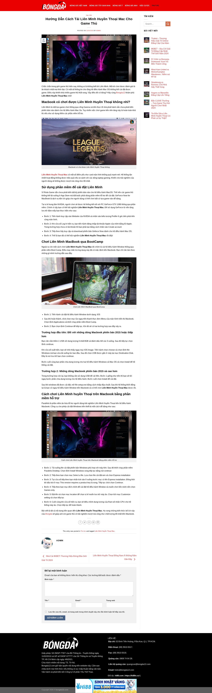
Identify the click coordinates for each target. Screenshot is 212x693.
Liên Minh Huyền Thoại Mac (105, 531)
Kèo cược (144, 6)
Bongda (48, 514)
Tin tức (155, 6)
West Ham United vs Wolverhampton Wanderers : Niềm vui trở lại (160, 73)
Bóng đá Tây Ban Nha (99, 6)
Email (78, 600)
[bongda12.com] (54, 5)
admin (98, 30)
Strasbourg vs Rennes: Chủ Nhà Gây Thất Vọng (159, 84)
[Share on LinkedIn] (98, 522)
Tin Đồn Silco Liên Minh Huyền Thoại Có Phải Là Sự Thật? (160, 115)
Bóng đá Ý (118, 6)
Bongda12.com (48, 666)
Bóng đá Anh (131, 6)
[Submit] (168, 23)
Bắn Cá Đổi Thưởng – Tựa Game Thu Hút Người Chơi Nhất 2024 (160, 104)
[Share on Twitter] (85, 522)
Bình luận (49, 579)
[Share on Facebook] (80, 522)
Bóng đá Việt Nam (78, 6)
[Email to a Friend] (89, 522)
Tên (47, 600)
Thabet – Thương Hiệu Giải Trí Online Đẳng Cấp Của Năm (160, 40)
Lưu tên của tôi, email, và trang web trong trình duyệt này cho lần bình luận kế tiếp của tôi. (86, 612)
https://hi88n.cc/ (132, 676)
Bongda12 (120, 93)
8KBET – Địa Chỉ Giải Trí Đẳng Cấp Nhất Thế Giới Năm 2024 (160, 51)
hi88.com (119, 676)
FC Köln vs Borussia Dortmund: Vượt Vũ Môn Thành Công (160, 61)
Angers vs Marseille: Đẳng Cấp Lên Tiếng (160, 94)
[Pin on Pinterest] (94, 522)
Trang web (110, 600)
